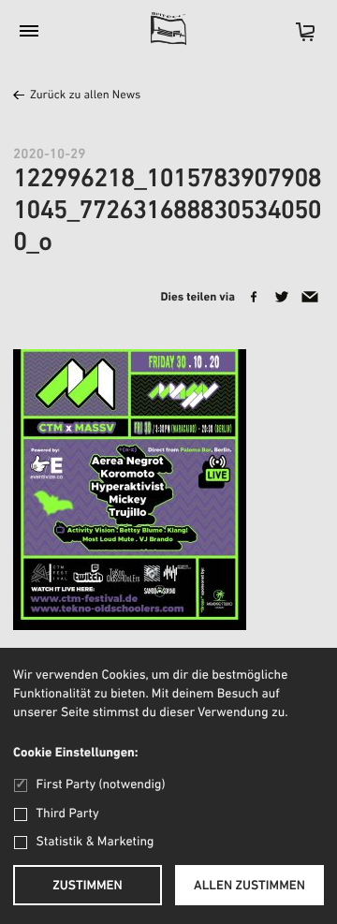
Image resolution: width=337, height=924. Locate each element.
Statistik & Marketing (95, 842)
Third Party (68, 814)
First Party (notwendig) (101, 785)
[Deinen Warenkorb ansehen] (296, 38)
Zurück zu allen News (85, 96)
